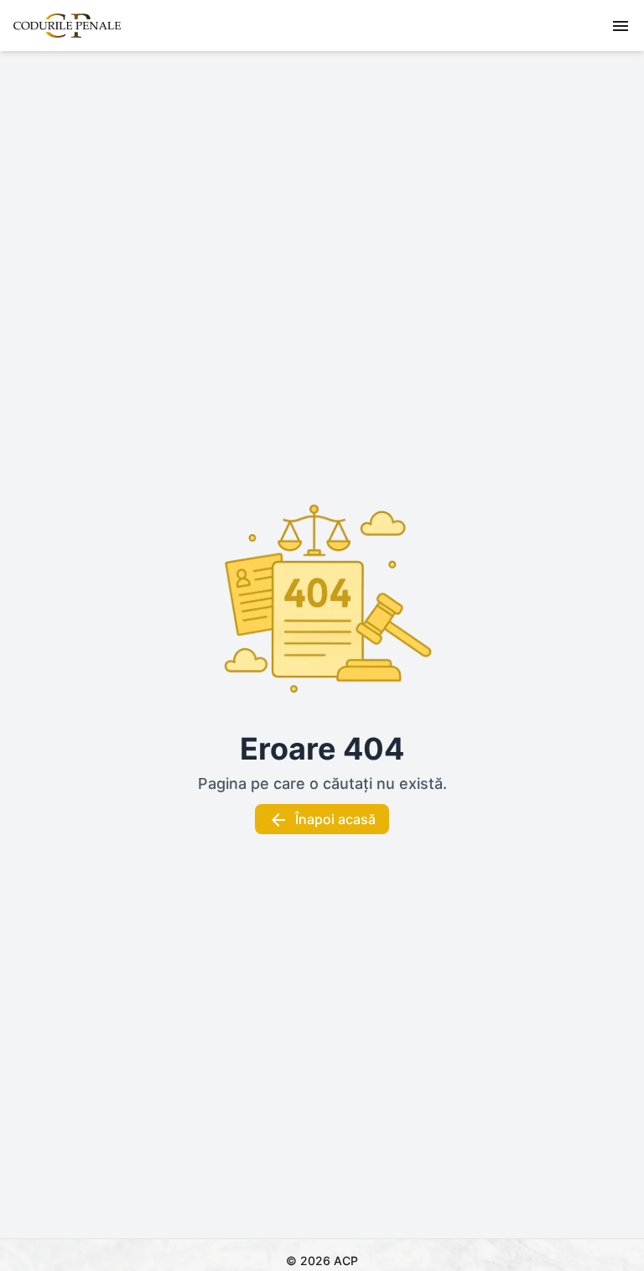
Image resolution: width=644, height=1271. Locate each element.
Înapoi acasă (335, 819)
